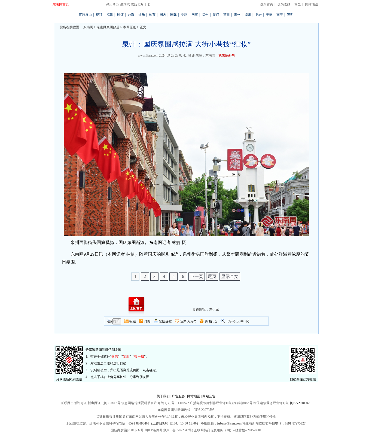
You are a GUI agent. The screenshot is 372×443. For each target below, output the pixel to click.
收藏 (132, 321)
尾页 (212, 276)
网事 (194, 15)
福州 (205, 15)
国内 (163, 15)
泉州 (237, 15)
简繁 (297, 4)
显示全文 (230, 276)
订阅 (147, 321)
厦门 (216, 15)
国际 (173, 15)
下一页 (196, 276)
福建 (109, 15)
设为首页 (266, 4)
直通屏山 (85, 15)
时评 (120, 15)
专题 (184, 15)
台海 (131, 15)
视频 (99, 15)
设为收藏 (283, 4)
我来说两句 (226, 55)
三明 (290, 15)
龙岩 (258, 15)
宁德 (269, 15)
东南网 (88, 27)
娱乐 (141, 15)
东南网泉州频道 (108, 27)
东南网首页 (61, 4)
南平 (279, 15)
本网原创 (129, 27)
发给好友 (165, 321)
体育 (152, 15)
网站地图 (311, 4)
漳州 (248, 15)
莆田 (226, 15)
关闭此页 (211, 321)
